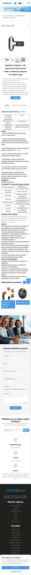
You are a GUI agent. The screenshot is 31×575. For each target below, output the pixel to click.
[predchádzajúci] (2, 59)
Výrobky (10, 15)
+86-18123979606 (15, 447)
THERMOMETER (19, 15)
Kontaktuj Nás (16, 521)
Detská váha (15, 537)
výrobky (22, 112)
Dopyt (15, 98)
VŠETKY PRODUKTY (8, 26)
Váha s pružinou (15, 547)
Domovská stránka (15, 505)
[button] (24, 282)
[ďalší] (27, 59)
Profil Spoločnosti (15, 511)
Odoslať (15, 408)
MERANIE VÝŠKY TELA (15, 542)
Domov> (5, 15)
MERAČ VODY (15, 529)
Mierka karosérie (15, 540)
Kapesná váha (15, 553)
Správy (15, 516)
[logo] (7, 3)
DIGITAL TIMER (15, 535)
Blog (15, 518)
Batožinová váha (15, 550)
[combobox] (7, 381)
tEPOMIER (9, 133)
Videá (15, 513)
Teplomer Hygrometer (9, 17)
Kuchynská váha (15, 545)
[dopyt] (28, 280)
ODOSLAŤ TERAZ (26, 430)
